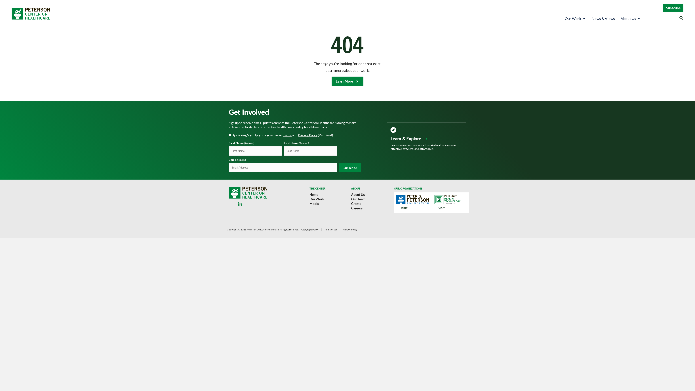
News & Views (603, 18)
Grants (356, 204)
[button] (673, 8)
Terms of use (330, 229)
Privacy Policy (307, 135)
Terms (287, 135)
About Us (628, 18)
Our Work (573, 18)
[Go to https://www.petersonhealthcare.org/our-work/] (426, 139)
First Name (241, 143)
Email (237, 159)
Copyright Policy (310, 229)
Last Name (296, 143)
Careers (357, 208)
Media (314, 204)
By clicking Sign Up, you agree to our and (282, 135)
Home (313, 195)
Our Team (358, 199)
